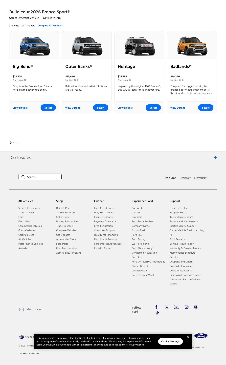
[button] (32, 336)
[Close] (188, 339)
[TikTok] (157, 313)
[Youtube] (176, 307)
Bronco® (185, 178)
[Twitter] (167, 307)
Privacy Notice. (137, 344)
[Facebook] (157, 307)
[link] (196, 347)
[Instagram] (187, 307)
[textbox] (40, 177)
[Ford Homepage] (200, 335)
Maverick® (200, 178)
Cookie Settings (170, 341)
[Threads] (196, 307)
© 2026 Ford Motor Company (31, 346)
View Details (20, 107)
